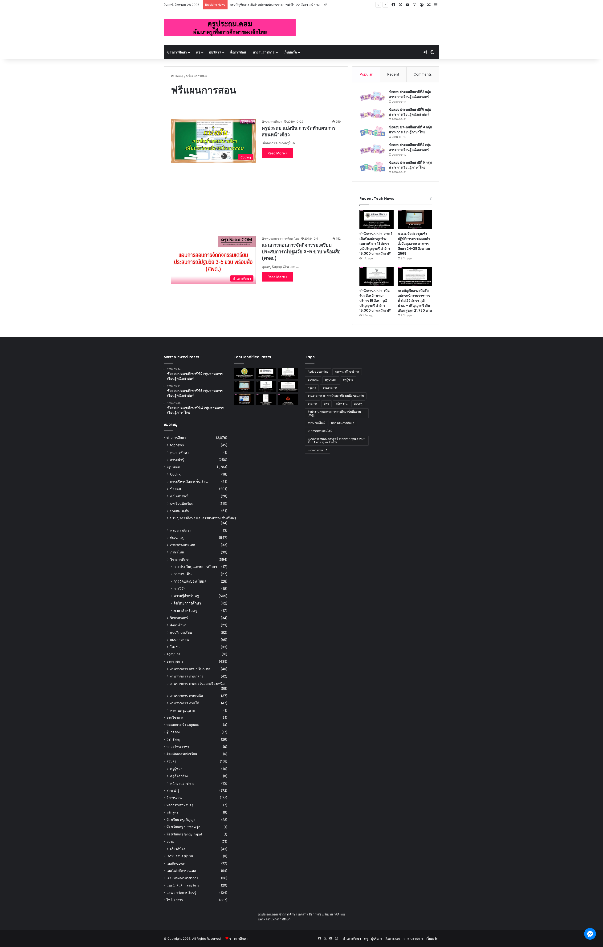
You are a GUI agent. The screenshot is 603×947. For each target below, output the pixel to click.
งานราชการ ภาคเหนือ (186, 696)
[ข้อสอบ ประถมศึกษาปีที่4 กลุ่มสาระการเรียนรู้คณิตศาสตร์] (372, 149)
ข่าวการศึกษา (177, 52)
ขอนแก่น (313, 379)
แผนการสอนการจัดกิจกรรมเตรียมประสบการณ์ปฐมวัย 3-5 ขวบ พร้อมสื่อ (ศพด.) (301, 252)
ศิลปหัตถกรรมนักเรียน (182, 754)
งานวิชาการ (175, 717)
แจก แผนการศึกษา (342, 423)
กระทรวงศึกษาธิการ (347, 371)
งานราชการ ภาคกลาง (186, 676)
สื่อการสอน (238, 52)
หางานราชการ (263, 52)
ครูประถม (173, 467)
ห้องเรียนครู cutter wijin (183, 827)
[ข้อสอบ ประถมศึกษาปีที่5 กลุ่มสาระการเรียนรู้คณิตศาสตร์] (372, 114)
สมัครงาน (341, 403)
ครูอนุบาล (173, 654)
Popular (366, 74)
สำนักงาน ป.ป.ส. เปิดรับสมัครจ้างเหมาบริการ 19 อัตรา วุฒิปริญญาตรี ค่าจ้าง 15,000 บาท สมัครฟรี (375, 300)
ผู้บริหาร (215, 52)
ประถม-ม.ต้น (179, 511)
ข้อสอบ (175, 489)
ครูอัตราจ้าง (179, 776)
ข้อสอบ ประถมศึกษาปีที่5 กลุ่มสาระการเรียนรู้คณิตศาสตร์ (410, 112)
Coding (175, 474)
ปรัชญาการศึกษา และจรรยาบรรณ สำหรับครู (203, 518)
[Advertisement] (256, 196)
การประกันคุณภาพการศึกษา (195, 566)
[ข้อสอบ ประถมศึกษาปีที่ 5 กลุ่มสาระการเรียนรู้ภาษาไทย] (372, 166)
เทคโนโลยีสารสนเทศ (181, 871)
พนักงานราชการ (182, 783)
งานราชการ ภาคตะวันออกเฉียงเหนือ (197, 683)
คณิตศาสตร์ (179, 496)
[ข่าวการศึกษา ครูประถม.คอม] (230, 27)
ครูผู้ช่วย (176, 769)
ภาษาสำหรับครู (185, 610)
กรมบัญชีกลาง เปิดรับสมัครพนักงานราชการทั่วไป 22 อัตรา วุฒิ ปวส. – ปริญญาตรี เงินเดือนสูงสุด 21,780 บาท (302, 5)
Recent (393, 74)
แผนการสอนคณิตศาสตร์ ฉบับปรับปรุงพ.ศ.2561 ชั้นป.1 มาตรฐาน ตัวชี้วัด (337, 440)
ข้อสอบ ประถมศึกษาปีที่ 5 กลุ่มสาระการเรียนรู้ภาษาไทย (410, 165)
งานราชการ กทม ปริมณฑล (190, 669)
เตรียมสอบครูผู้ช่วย (180, 856)
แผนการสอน (179, 640)
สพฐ (326, 403)
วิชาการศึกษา (180, 559)
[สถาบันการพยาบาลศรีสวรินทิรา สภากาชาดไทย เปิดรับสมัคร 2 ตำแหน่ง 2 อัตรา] (288, 373)
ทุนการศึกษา (179, 452)
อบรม (170, 841)
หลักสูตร (172, 812)
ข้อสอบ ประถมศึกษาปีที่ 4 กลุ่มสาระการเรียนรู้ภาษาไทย (410, 129)
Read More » (277, 153)
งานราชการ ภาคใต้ (184, 703)
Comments (423, 74)
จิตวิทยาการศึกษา (187, 603)
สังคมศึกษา (178, 625)
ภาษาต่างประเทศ (182, 545)
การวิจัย (180, 588)
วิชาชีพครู (173, 739)
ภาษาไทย (177, 552)
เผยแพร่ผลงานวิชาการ (182, 878)
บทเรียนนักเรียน (181, 503)
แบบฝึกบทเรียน (181, 632)
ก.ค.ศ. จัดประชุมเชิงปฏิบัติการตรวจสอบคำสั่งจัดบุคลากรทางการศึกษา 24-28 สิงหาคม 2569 (414, 243)
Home (178, 76)
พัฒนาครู (177, 538)
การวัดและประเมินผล (190, 581)
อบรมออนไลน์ (316, 423)
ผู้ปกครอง (173, 732)
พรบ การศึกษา (180, 530)
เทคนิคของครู (176, 863)
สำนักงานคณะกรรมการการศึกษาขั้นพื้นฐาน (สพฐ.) (334, 413)
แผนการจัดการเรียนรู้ (181, 893)
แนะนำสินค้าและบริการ (183, 885)
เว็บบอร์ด (290, 52)
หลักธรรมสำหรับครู (180, 805)
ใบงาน (175, 647)
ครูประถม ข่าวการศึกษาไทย (282, 238)
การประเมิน (182, 574)
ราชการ (312, 403)
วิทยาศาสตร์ (179, 618)
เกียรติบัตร (177, 849)
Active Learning (318, 371)
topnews (177, 445)
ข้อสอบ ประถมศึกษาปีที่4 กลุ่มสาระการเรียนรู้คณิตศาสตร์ (410, 147)
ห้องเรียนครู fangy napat (184, 834)
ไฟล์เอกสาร (175, 900)
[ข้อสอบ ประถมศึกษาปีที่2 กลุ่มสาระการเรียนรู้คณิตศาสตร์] (372, 96)
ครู (198, 52)
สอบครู (171, 761)
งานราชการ (175, 661)
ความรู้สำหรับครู (186, 596)
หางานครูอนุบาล (182, 710)
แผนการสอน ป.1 (317, 450)
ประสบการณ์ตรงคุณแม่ (183, 725)
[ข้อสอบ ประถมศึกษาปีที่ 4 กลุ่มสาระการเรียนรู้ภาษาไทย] (372, 131)
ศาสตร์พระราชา (178, 747)
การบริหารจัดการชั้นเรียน (189, 482)
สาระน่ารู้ (177, 460)
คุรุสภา (312, 387)
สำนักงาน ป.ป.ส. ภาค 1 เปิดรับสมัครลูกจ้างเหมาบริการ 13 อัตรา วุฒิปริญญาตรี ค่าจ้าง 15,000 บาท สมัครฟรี (375, 243)
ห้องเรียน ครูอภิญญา (181, 820)
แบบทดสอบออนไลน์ (320, 431)
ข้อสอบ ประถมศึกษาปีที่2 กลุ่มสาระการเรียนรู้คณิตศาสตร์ (410, 94)
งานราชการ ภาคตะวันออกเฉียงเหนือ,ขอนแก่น (336, 395)
